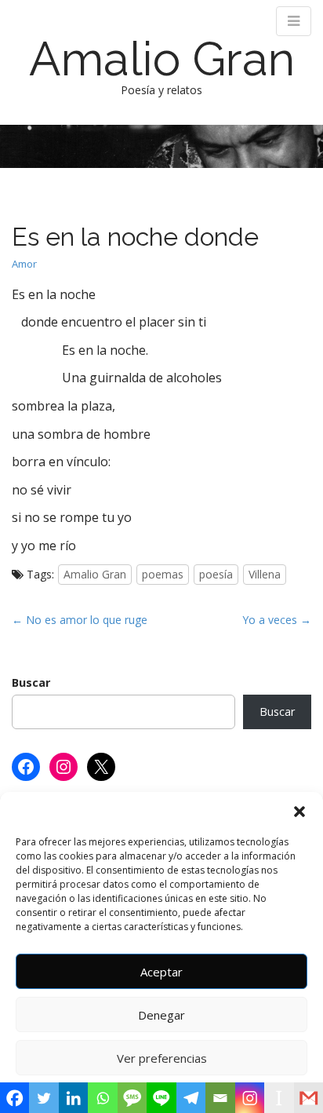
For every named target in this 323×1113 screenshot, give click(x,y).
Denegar (161, 1015)
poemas (162, 574)
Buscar (31, 682)
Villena (265, 574)
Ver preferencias (162, 1058)
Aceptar (161, 972)
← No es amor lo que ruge (79, 619)
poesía (216, 574)
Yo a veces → (276, 619)
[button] (299, 811)
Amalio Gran (162, 58)
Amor (24, 264)
